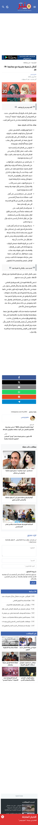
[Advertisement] (19, 33)
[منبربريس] (32, 418)
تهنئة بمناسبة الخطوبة (10, 647)
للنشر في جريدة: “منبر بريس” (27, 820)
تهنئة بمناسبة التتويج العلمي (13, 813)
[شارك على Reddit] (19, 397)
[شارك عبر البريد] (19, 387)
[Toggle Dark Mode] (7, 7)
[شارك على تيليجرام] (19, 401)
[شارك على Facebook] (19, 377)
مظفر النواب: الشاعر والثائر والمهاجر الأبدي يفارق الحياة (27, 680)
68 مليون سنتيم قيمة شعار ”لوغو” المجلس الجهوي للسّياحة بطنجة (18, 436)
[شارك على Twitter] (19, 382)
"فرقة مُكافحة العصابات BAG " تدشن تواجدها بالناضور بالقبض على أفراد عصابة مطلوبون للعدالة (18, 427)
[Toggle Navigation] (35, 7)
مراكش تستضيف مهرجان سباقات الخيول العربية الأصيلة (28, 665)
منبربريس (33, 74)
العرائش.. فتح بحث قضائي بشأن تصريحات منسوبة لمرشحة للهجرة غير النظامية (13, 808)
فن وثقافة (26, 62)
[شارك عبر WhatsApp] (19, 392)
